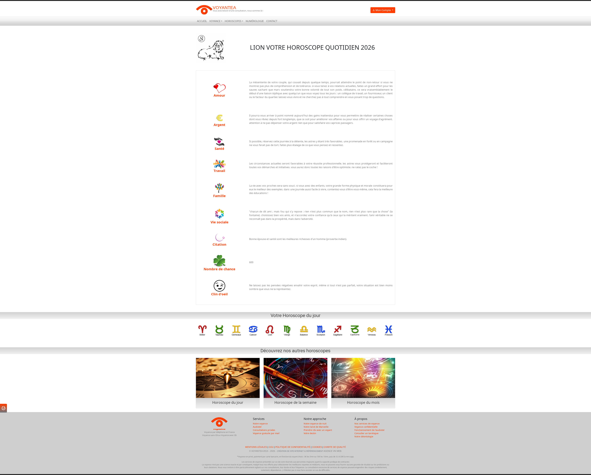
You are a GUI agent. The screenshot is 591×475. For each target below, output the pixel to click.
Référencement (314, 451)
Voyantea (224, 7)
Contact (271, 21)
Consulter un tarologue (366, 433)
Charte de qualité (335, 447)
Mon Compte (383, 10)
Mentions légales (256, 447)
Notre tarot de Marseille (316, 426)
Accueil (202, 21)
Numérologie (255, 21)
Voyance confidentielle (366, 426)
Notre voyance (260, 423)
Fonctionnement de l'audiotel (369, 430)
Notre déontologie (363, 436)
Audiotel (257, 426)
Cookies (317, 447)
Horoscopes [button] (233, 21)
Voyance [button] (214, 21)
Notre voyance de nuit (315, 423)
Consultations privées (264, 430)
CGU (271, 447)
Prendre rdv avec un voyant (318, 430)
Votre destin (310, 433)
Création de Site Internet (290, 451)
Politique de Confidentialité (292, 447)
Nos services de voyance (367, 423)
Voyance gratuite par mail (266, 433)
